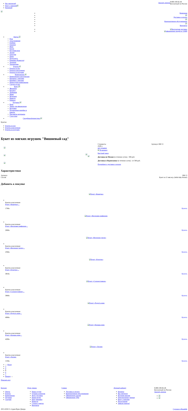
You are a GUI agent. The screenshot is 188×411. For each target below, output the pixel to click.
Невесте (13, 98)
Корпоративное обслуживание (175, 21)
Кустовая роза (15, 51)
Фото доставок (37, 396)
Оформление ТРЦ (72, 397)
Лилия (12, 52)
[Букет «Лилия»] (96, 347)
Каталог (4, 388)
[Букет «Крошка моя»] (96, 325)
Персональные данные (126, 397)
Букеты (16, 66)
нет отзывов (102, 148)
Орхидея (13, 54)
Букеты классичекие (17, 70)
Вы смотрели (10, 3)
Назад (9, 365)
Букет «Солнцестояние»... (14, 292)
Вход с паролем (11, 6)
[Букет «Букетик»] (96, 259)
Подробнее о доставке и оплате (109, 164)
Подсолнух (14, 58)
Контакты (183, 25)
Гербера (12, 43)
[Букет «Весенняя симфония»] (96, 216)
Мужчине (13, 96)
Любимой (13, 92)
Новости (35, 401)
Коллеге (13, 90)
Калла (12, 49)
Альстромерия (15, 41)
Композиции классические (19, 76)
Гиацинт (13, 45)
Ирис (11, 47)
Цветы (16, 37)
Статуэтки (13, 116)
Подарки (16, 102)
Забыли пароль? (124, 403)
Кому (16, 86)
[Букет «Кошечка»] (96, 194)
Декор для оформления (18, 106)
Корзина (121, 392)
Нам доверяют (37, 399)
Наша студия (36, 392)
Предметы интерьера (17, 114)
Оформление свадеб (73, 396)
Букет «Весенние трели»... (15, 248)
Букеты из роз (15, 68)
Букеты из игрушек (17, 72)
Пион (12, 56)
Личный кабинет (120, 388)
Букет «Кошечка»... (12, 204)
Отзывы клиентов (38, 394)
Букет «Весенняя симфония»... (16, 226)
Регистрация (122, 401)
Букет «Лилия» (10, 357)
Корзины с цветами (17, 78)
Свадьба (8, 399)
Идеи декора (32, 388)
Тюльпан (13, 62)
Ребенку (13, 100)
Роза (11, 39)
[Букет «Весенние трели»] (96, 238)
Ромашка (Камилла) (17, 60)
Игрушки (13, 108)
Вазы (11, 104)
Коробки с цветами (17, 80)
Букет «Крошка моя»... (13, 335)
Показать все (5, 380)
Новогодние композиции (19, 82)
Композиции (20, 75)
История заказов (124, 396)
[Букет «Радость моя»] (96, 303)
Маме (12, 94)
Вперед (8, 376)
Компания (183, 13)
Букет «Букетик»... (12, 270)
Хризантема (14, 64)
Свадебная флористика (31, 118)
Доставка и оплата (180, 17)
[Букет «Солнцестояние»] (96, 281)
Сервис (64, 388)
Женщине (13, 88)
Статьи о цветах (38, 403)
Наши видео (36, 397)
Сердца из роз (15, 84)
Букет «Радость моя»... (13, 313)
